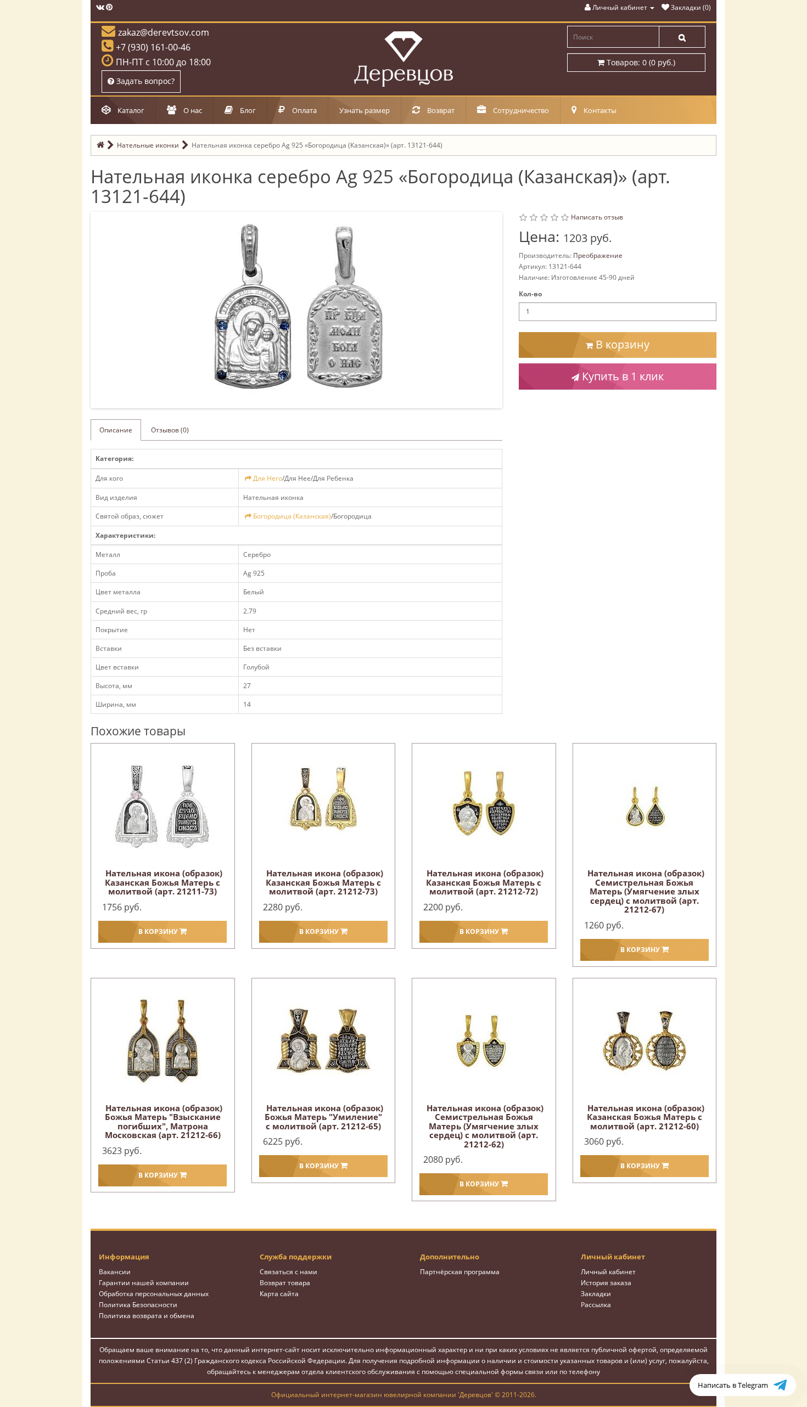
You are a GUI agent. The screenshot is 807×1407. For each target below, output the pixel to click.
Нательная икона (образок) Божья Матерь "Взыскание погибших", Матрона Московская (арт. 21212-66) (164, 1121)
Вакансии (115, 1271)
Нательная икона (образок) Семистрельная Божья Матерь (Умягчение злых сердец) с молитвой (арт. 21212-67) (645, 891)
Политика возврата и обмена (146, 1315)
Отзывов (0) (170, 430)
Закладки (596, 1293)
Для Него (267, 478)
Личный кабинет (608, 1271)
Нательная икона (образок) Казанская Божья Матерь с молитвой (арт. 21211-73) (163, 882)
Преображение (598, 255)
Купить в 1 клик (621, 376)
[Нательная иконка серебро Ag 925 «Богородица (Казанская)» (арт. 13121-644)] (299, 309)
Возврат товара (285, 1282)
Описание (115, 430)
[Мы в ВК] (100, 7)
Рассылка (596, 1304)
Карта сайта (279, 1293)
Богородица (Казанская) (292, 516)
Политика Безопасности (138, 1304)
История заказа (606, 1282)
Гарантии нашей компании (144, 1282)
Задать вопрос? (144, 81)
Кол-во (530, 294)
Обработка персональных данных (154, 1293)
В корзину (621, 344)
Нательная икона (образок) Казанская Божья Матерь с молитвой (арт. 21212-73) (324, 882)
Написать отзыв (597, 217)
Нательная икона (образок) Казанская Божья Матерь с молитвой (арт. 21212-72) (484, 882)
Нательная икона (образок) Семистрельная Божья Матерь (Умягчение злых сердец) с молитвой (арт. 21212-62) (485, 1126)
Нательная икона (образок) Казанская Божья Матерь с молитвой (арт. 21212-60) (645, 1117)
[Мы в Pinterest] (109, 7)
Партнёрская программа (460, 1271)
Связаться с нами (288, 1271)
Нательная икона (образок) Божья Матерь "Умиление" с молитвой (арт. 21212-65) (324, 1117)
